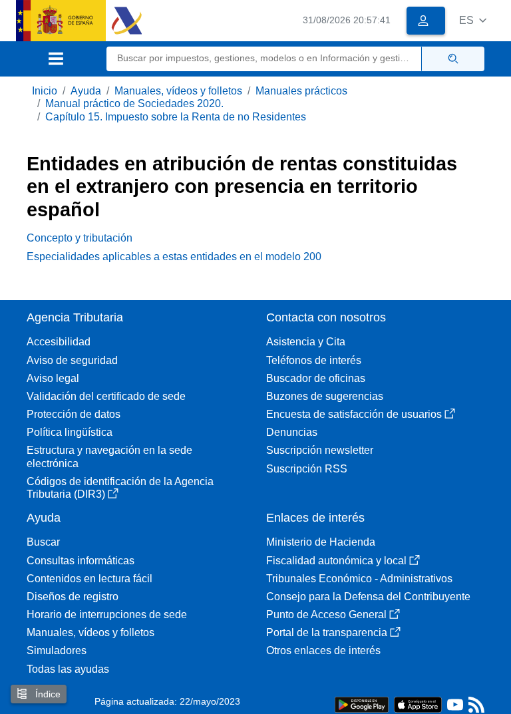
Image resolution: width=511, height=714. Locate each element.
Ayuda (86, 90)
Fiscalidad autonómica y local (336, 560)
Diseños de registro (72, 596)
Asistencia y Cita (305, 341)
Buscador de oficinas (315, 378)
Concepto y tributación (79, 238)
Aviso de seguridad (72, 360)
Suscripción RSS (306, 468)
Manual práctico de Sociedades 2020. (134, 103)
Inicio (44, 90)
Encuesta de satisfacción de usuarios (354, 414)
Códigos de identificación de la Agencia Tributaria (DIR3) (120, 488)
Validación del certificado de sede (106, 396)
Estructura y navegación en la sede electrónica (109, 456)
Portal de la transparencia (326, 632)
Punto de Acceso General (326, 614)
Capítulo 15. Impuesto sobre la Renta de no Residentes (175, 116)
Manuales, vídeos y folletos (178, 90)
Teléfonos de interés (313, 360)
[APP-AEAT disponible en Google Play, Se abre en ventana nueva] (362, 703)
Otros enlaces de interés (323, 650)
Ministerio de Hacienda (320, 542)
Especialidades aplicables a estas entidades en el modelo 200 (174, 256)
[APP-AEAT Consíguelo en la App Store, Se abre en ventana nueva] (418, 703)
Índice (47, 694)
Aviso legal (53, 378)
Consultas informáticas (80, 560)
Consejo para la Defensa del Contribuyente (368, 596)
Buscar (43, 542)
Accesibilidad (58, 341)
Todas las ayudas (68, 669)
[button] (472, 20)
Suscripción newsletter (319, 450)
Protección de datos (73, 414)
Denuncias (291, 432)
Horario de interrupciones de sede (107, 614)
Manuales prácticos (301, 90)
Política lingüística (69, 432)
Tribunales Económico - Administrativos (359, 578)
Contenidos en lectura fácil (89, 578)
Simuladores (56, 650)
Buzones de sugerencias (324, 396)
